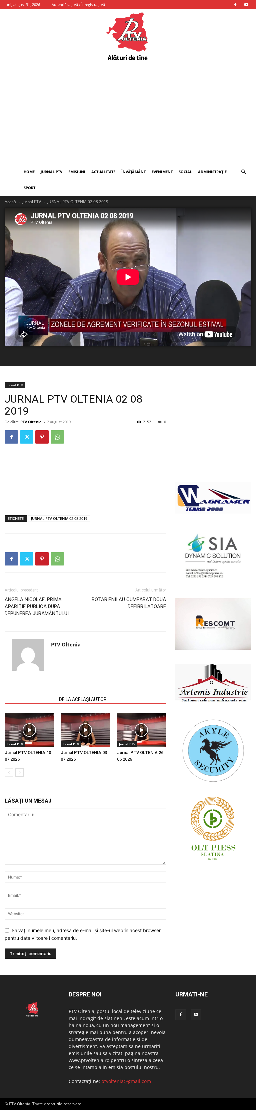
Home (29, 171)
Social (185, 171)
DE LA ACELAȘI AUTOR (83, 699)
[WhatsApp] (57, 437)
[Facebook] (235, 4)
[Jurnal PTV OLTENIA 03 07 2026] (85, 730)
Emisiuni (76, 171)
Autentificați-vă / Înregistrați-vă (78, 4)
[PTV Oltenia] (128, 36)
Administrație (212, 171)
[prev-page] (9, 772)
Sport (29, 187)
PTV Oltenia (31, 421)
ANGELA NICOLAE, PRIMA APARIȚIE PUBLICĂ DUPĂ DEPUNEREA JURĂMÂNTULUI (37, 606)
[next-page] (19, 772)
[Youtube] (246, 4)
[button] (243, 172)
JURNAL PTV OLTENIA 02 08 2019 (59, 518)
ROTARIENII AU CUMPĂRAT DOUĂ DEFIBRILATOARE (129, 602)
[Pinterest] (42, 437)
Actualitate (103, 171)
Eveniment (162, 171)
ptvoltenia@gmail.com (126, 1081)
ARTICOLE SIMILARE (30, 699)
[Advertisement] (128, 114)
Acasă (10, 201)
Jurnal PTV (51, 171)
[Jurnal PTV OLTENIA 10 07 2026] (29, 730)
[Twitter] (26, 437)
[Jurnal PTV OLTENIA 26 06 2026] (141, 730)
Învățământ (133, 171)
